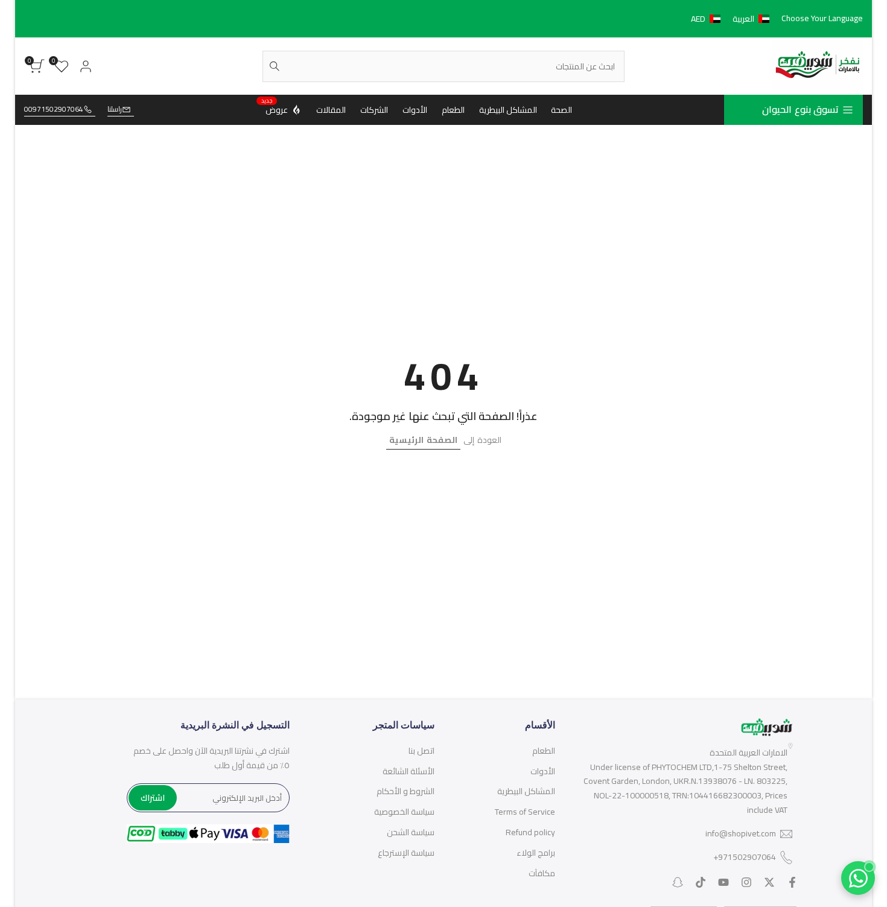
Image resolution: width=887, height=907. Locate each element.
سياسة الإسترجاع (406, 853)
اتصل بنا (421, 751)
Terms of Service (525, 811)
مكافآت (542, 873)
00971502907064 (53, 109)
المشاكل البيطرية (526, 791)
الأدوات (542, 771)
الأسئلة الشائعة (408, 771)
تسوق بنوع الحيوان (800, 109)
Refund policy (530, 832)
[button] (732, 18)
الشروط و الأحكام (405, 791)
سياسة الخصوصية (404, 811)
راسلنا (114, 109)
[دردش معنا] (858, 878)
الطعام (543, 751)
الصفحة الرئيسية (423, 440)
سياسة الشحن (410, 832)
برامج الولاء (536, 853)
